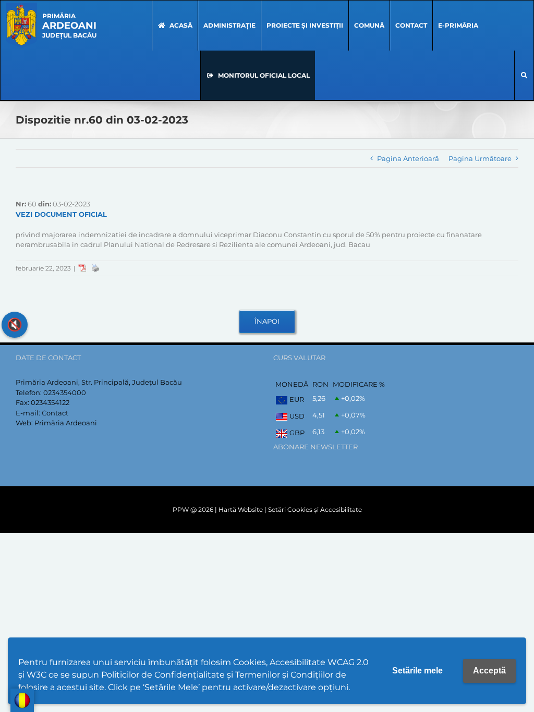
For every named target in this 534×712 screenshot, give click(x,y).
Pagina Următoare (480, 158)
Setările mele (417, 670)
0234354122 (50, 402)
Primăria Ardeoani (65, 423)
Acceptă (489, 670)
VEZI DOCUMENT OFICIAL (61, 214)
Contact (55, 413)
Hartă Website (241, 509)
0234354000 (64, 392)
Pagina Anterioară (408, 158)
